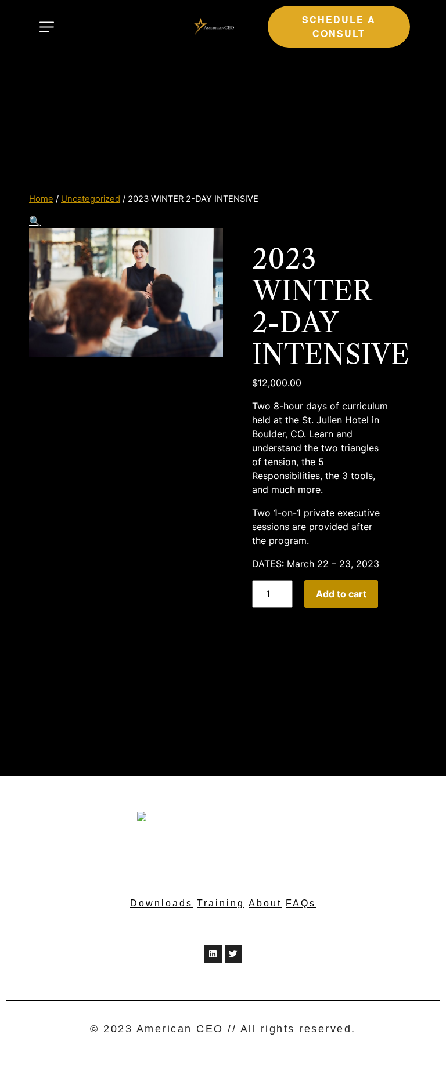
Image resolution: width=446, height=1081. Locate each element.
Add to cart (341, 594)
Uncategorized (90, 199)
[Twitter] (233, 954)
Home (41, 199)
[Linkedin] (213, 954)
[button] (339, 27)
